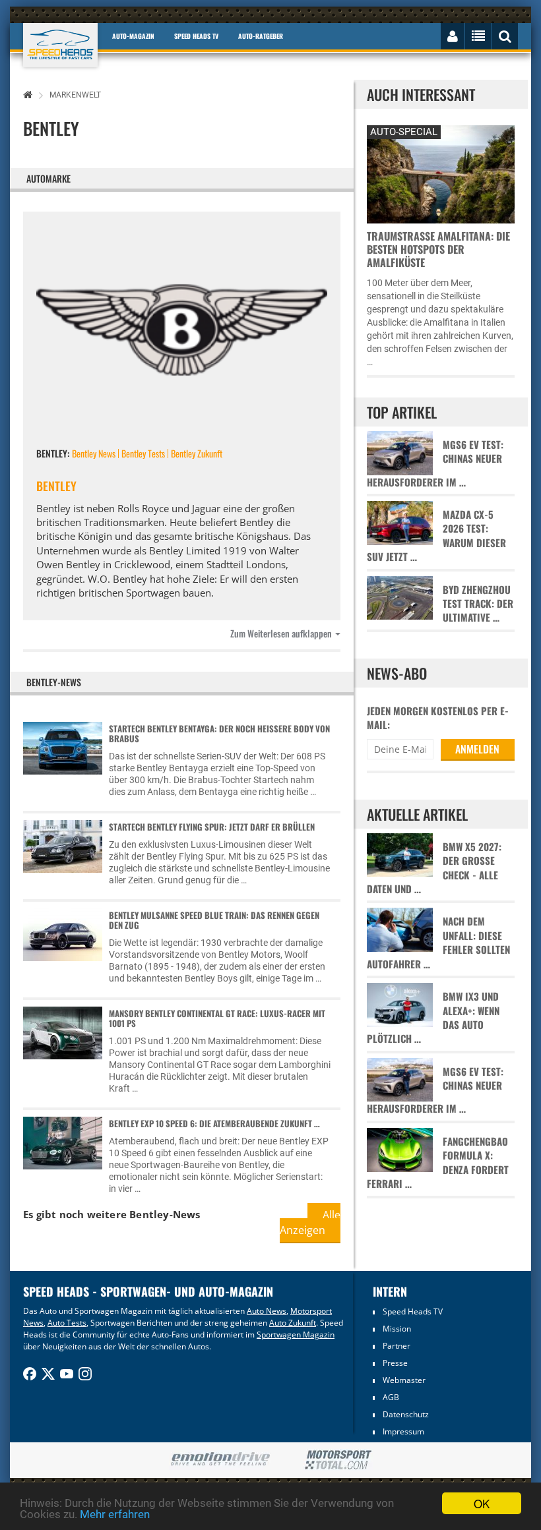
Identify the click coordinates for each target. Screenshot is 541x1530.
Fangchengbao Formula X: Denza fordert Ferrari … (438, 1162)
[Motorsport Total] (338, 1460)
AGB (391, 1397)
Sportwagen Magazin (295, 1334)
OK (482, 1503)
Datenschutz (406, 1414)
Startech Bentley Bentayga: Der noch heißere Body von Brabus (219, 733)
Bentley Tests (143, 453)
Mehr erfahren (115, 1514)
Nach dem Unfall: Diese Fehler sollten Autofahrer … (438, 942)
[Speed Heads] (60, 45)
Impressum (403, 1431)
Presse (395, 1362)
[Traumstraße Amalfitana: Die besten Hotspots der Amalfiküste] (440, 172)
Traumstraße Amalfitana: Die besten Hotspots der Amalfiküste (438, 249)
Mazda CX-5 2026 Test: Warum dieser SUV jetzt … (436, 536)
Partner (396, 1345)
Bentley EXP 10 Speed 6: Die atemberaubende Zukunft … (214, 1123)
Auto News (266, 1310)
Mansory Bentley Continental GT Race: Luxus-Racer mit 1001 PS (217, 1018)
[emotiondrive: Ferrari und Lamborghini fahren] (220, 1460)
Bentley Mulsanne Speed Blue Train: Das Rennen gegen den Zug (214, 919)
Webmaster (404, 1380)
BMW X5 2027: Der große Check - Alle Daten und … (434, 868)
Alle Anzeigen (310, 1222)
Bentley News (93, 453)
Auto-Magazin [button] (133, 36)
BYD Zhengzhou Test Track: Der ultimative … (478, 604)
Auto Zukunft (292, 1322)
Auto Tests (67, 1322)
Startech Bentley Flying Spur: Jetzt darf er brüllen (212, 826)
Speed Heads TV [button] (196, 36)
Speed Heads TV (413, 1311)
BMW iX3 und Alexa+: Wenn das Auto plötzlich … (433, 1017)
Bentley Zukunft (196, 453)
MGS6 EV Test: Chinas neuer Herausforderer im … (435, 463)
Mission (397, 1328)
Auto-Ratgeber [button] (260, 36)
